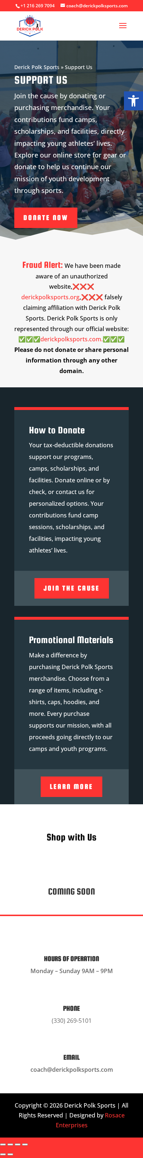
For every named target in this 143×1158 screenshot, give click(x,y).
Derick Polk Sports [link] (36, 67)
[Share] (18, 1144)
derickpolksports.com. (71, 339)
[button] (123, 30)
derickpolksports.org (50, 297)
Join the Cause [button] (72, 588)
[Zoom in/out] (3, 1144)
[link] (133, 100)
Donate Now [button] (45, 217)
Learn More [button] (71, 786)
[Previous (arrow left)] (3, 1154)
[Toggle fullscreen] (10, 1144)
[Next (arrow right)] (10, 1154)
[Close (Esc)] (25, 1144)
